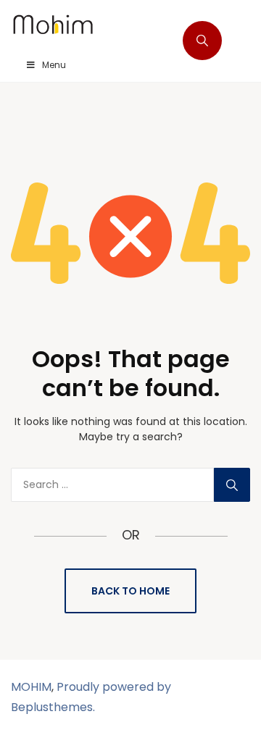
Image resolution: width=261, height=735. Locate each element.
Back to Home (130, 591)
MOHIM (31, 687)
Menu (54, 65)
